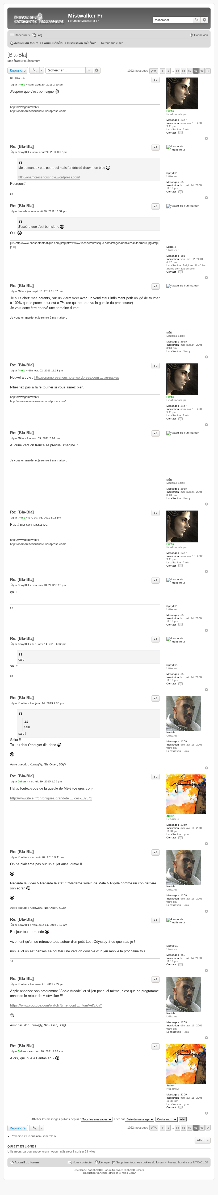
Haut (206, 138)
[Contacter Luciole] (180, 271)
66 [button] (183, 70)
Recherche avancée (204, 20)
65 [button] (177, 70)
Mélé (169, 332)
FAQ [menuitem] (39, 35)
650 (183, 182)
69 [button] (202, 70)
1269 (184, 741)
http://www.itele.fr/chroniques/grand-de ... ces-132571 (51, 798)
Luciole (171, 246)
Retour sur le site (112, 43)
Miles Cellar (129, 1172)
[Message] (11, 84)
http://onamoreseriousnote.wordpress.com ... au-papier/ (76, 377)
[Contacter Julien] (180, 837)
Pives (170, 110)
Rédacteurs (32, 60)
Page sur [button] (153, 71)
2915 (184, 341)
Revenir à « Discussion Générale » (33, 1136)
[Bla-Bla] (17, 55)
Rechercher (197, 20)
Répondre (18, 70)
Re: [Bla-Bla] (18, 77)
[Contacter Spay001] (180, 191)
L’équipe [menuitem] (104, 1162)
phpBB (97, 1169)
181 (183, 255)
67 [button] (189, 70)
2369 (184, 824)
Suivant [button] (208, 71)
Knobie (170, 732)
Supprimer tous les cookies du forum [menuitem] (140, 1162)
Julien (170, 815)
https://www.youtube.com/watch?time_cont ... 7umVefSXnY (56, 1005)
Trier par (119, 1119)
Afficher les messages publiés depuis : (56, 1119)
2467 (184, 119)
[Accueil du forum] (38, 18)
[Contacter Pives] (180, 132)
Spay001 (172, 173)
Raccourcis (22, 35)
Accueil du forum (27, 1162)
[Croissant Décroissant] (167, 1119)
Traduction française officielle (100, 1172)
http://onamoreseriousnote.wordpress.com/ (49, 177)
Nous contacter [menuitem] (83, 1162)
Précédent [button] (162, 71)
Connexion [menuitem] (201, 35)
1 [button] (168, 70)
